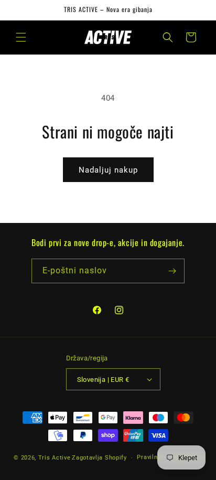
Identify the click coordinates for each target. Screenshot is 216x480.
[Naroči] (172, 271)
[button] (21, 37)
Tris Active (54, 457)
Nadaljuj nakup (108, 170)
